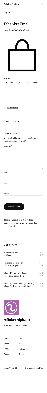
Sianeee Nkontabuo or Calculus (12, 253)
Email (6, 183)
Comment (8, 146)
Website (6, 194)
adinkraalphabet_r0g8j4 (20, 30)
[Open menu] (41, 4)
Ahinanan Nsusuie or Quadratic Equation (13, 264)
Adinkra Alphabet (12, 4)
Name (6, 172)
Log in (7, 12)
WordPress (39, 368)
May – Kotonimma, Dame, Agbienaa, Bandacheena (16, 274)
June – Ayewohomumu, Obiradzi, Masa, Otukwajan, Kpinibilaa (19, 284)
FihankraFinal (12, 107)
